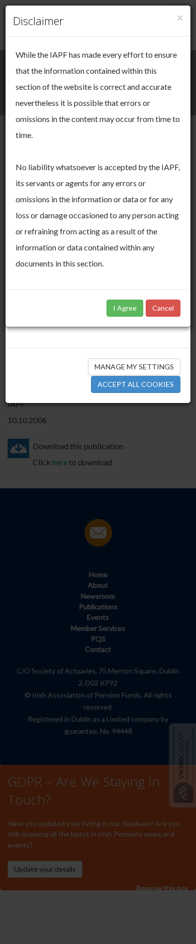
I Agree (125, 308)
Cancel (163, 308)
